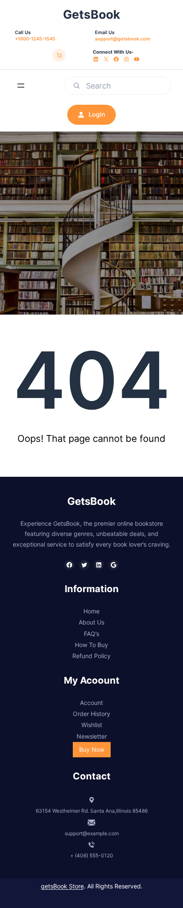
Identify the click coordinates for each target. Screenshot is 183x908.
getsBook (91, 14)
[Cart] (59, 55)
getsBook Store (62, 886)
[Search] (76, 85)
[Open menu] (21, 86)
